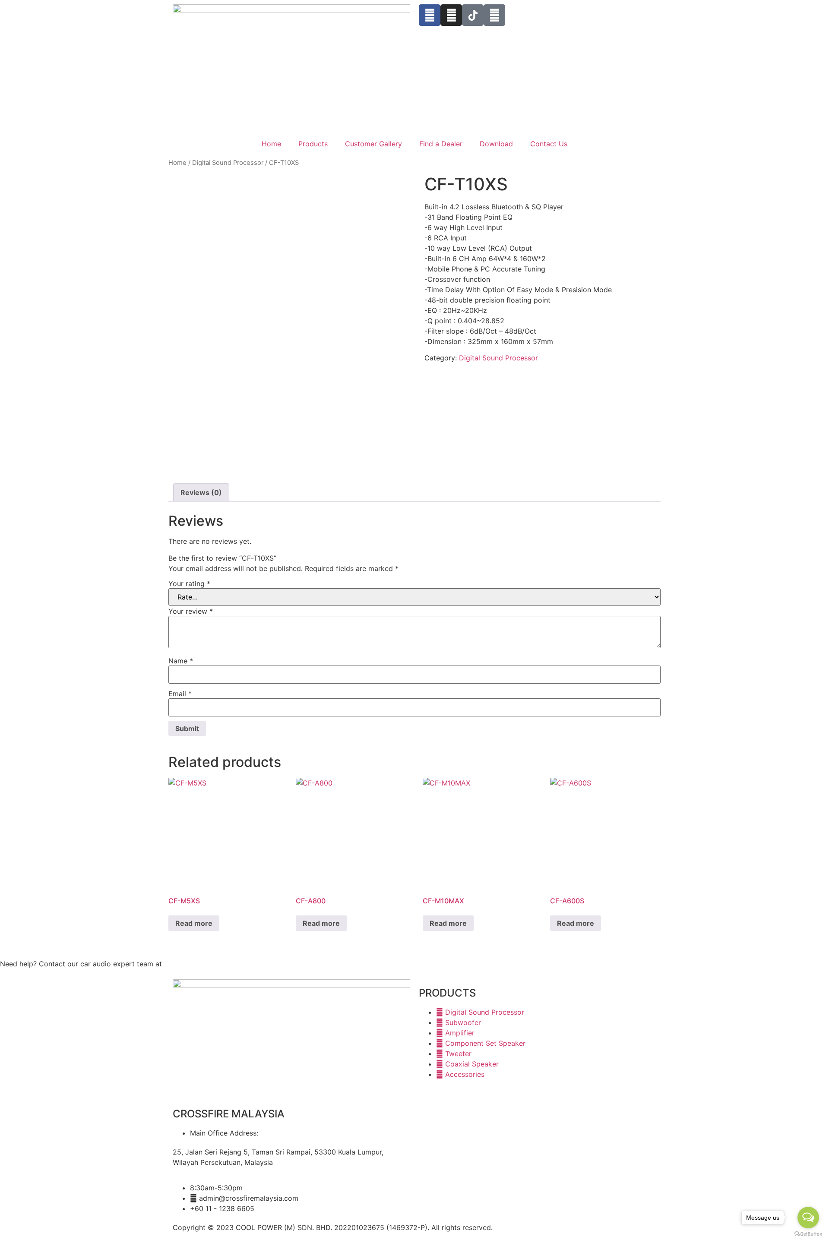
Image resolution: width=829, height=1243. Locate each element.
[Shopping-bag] (494, 15)
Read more (193, 923)
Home (271, 143)
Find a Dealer (440, 143)
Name (180, 660)
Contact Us (548, 143)
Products (313, 143)
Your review (190, 611)
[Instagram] (451, 15)
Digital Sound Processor (227, 163)
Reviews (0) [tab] (201, 492)
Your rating (189, 583)
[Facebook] (429, 15)
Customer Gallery (373, 143)
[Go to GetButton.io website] (808, 1234)
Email (180, 693)
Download (496, 143)
